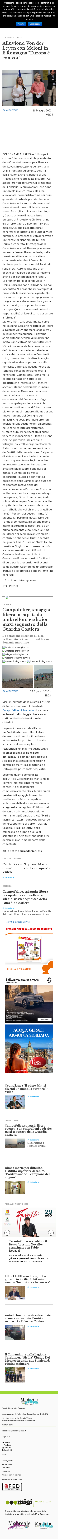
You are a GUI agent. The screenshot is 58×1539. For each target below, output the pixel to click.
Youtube (7, 1448)
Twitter (7, 1443)
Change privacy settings (11, 1475)
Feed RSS (8, 1450)
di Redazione (10, 110)
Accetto (21, 24)
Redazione (6, 1471)
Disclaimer (6, 1468)
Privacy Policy (7, 1461)
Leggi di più (35, 24)
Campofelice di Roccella (18, 710)
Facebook (7, 1445)
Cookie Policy (7, 1464)
